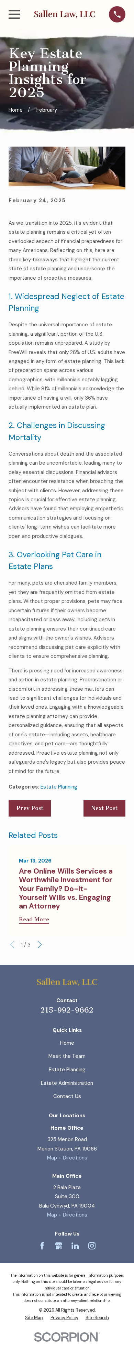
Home (67, 1043)
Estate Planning (59, 786)
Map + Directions (67, 1157)
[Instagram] (92, 1245)
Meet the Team (67, 1056)
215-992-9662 (67, 1010)
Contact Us (67, 1096)
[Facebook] (42, 1245)
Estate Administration (67, 1083)
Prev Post (29, 808)
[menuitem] (34, 1318)
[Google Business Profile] (58, 1245)
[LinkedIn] (75, 1245)
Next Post (104, 808)
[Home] (64, 14)
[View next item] (39, 944)
